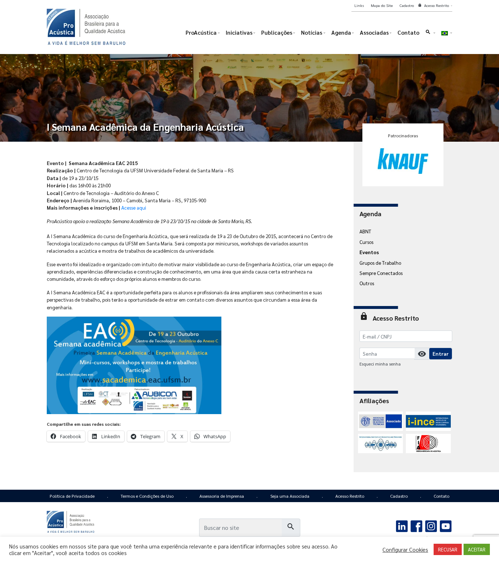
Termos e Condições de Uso (147, 496)
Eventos (369, 252)
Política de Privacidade (72, 496)
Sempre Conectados (381, 272)
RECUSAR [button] (447, 549)
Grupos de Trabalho (380, 262)
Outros (366, 283)
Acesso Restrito (349, 496)
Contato (441, 496)
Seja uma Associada (289, 496)
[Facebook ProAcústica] (416, 525)
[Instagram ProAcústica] (431, 525)
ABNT (365, 231)
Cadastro (399, 496)
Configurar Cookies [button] (405, 549)
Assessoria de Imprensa (221, 496)
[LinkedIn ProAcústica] (402, 525)
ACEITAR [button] (476, 549)
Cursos (366, 241)
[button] (430, 34)
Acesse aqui (133, 207)
